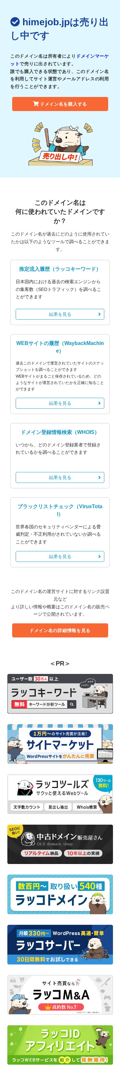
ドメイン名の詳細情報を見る (60, 630)
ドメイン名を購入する (63, 104)
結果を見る (60, 314)
